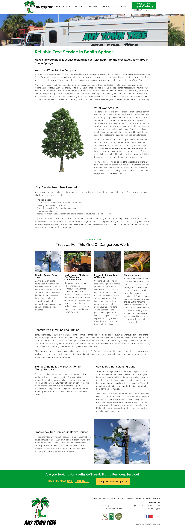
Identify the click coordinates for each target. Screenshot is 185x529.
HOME (58, 7)
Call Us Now (144, 5)
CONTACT (123, 7)
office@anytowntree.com (113, 506)
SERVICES (78, 7)
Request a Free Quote (113, 481)
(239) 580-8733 (78, 481)
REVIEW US (105, 7)
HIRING (114, 7)
